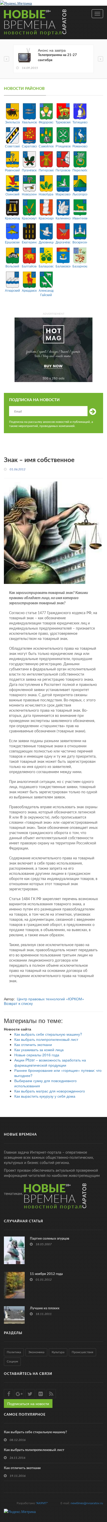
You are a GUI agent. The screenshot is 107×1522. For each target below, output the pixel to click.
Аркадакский (29, 290)
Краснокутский (29, 218)
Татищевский (79, 122)
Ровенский (12, 170)
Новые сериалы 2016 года (36, 1054)
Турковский (63, 122)
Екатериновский (29, 242)
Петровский (63, 170)
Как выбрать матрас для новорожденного (49, 1090)
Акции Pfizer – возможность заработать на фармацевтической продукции (50, 1062)
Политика (14, 1352)
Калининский (63, 218)
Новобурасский (46, 194)
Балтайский (29, 266)
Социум (12, 1361)
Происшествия (82, 1352)
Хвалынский (29, 122)
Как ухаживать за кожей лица (39, 1049)
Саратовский (29, 146)
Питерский (46, 170)
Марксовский (63, 194)
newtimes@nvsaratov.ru (87, 1503)
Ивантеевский (79, 218)
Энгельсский (12, 122)
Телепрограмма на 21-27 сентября (57, 57)
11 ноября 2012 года (46, 1274)
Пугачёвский (29, 170)
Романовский (79, 146)
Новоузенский (29, 194)
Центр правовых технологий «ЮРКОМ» (50, 998)
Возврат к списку (18, 1004)
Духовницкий (46, 242)
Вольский (12, 266)
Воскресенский (79, 242)
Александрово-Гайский (46, 292)
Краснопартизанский (12, 218)
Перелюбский (79, 170)
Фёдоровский (46, 122)
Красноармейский (46, 218)
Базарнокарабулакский (79, 266)
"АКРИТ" (42, 1503)
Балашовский (46, 266)
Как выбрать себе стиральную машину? (48, 1034)
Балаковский (63, 266)
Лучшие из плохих (44, 1308)
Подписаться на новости (28, 1403)
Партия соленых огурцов (49, 1238)
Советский (12, 146)
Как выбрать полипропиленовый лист (46, 1039)
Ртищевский (63, 146)
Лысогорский (79, 194)
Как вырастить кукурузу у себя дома (44, 1096)
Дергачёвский (63, 242)
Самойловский (46, 146)
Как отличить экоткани (33, 1044)
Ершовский (12, 242)
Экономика (36, 1352)
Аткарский (12, 290)
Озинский (12, 194)
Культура (58, 1352)
